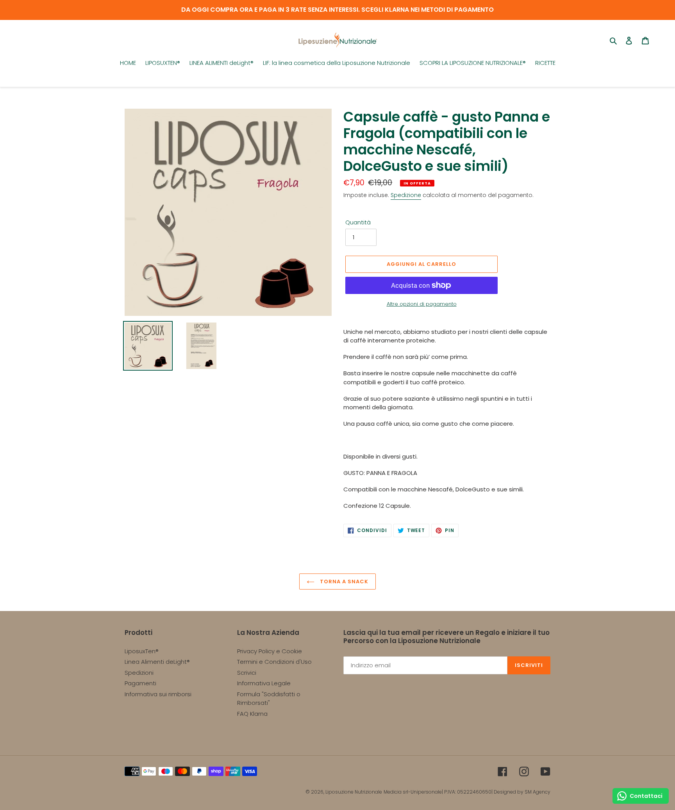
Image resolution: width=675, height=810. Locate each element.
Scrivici (246, 672)
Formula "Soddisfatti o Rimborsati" (268, 698)
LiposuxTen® (142, 651)
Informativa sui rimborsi (158, 694)
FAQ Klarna (252, 714)
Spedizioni (139, 672)
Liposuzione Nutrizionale (353, 791)
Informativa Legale (264, 683)
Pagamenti (140, 683)
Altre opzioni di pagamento (422, 304)
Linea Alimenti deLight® (157, 662)
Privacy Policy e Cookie (269, 651)
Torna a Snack (343, 581)
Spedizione (406, 195)
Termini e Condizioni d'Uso (274, 662)
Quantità (358, 222)
